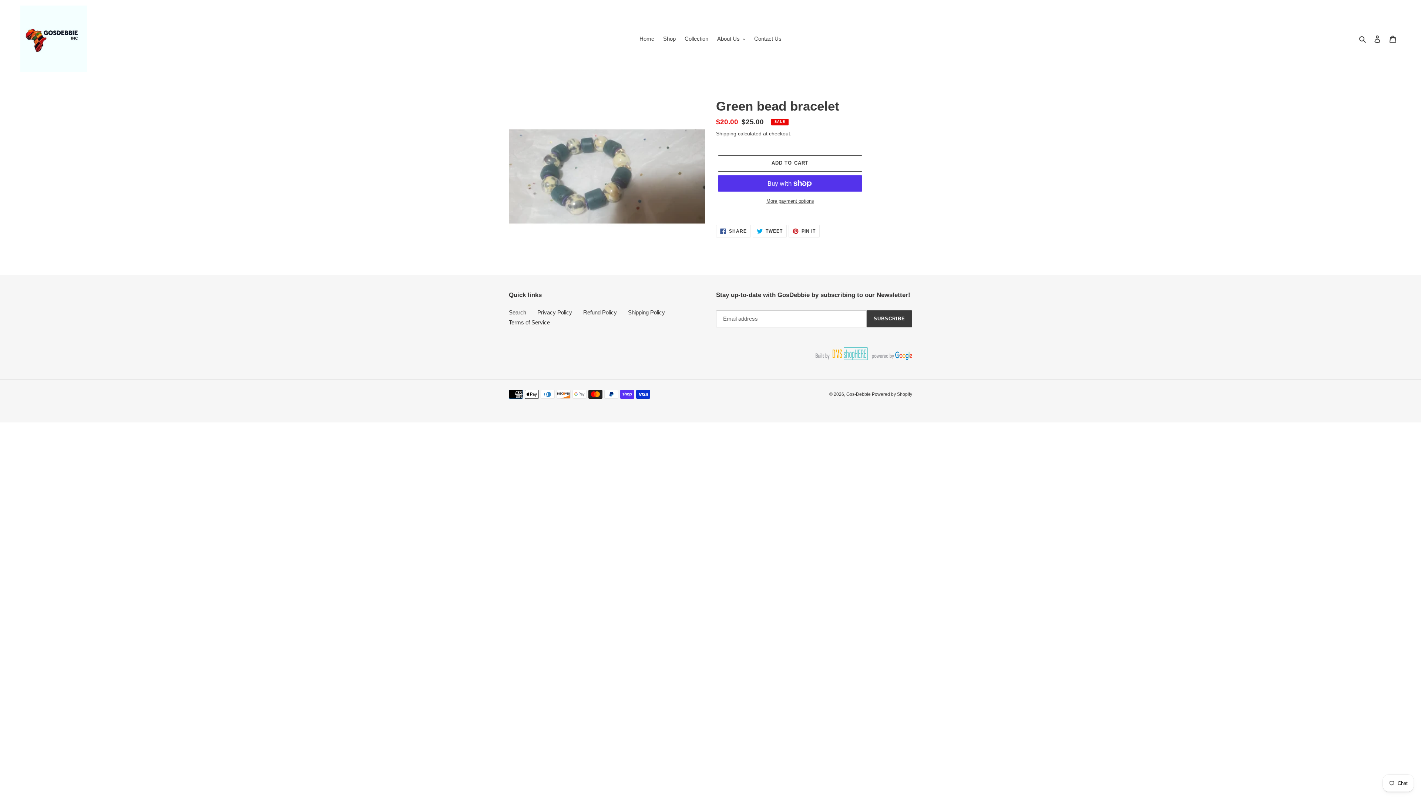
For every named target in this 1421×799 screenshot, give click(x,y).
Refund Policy (600, 312)
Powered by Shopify (892, 394)
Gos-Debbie (859, 394)
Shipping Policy (646, 312)
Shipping (726, 133)
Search (517, 312)
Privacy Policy (554, 312)
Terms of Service (529, 322)
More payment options (790, 201)
